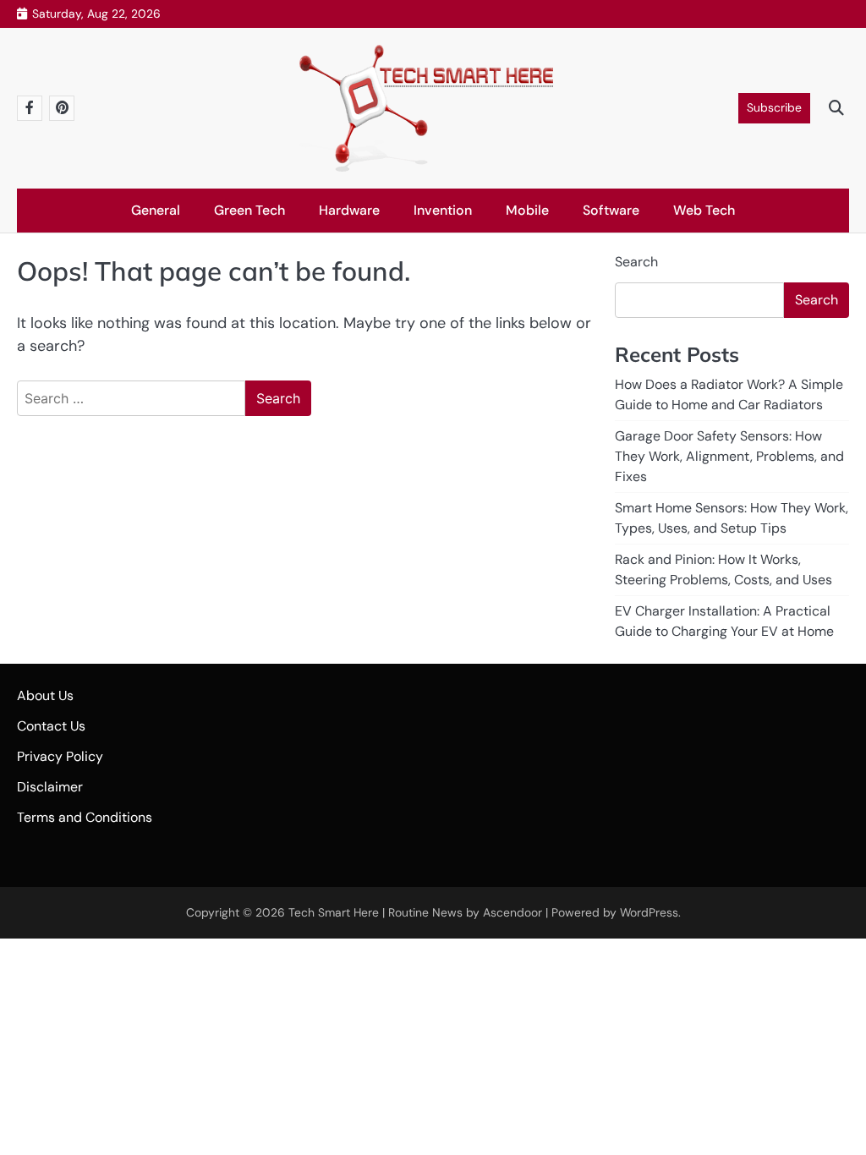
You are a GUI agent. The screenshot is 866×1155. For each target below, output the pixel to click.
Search (636, 262)
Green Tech (249, 210)
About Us (45, 695)
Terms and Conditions (84, 817)
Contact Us (51, 726)
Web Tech (704, 210)
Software (611, 210)
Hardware (349, 210)
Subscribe (774, 107)
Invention (443, 210)
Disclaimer (50, 787)
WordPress (649, 912)
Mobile (527, 210)
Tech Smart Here (333, 912)
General (155, 210)
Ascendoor (512, 912)
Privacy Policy (60, 756)
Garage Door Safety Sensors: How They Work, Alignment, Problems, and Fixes (729, 456)
